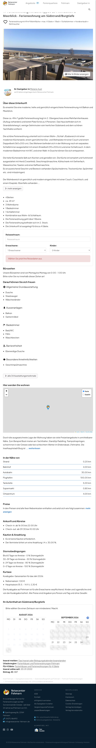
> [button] (87, 618)
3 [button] (8, 629)
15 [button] (37, 634)
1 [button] (37, 624)
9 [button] (43, 629)
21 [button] (32, 639)
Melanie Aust (36, 89)
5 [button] (19, 629)
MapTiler (83, 432)
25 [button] (14, 644)
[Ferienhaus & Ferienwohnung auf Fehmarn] (13, 2)
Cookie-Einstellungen (74, 704)
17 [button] (9, 639)
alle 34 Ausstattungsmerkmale (21, 375)
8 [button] (37, 629)
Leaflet (77, 432)
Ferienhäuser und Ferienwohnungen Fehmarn (39, 663)
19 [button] (20, 639)
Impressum (70, 697)
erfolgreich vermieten (42, 700)
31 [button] (9, 650)
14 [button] (32, 634)
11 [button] (14, 634)
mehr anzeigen (14, 188)
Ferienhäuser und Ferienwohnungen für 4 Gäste (37, 666)
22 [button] (37, 639)
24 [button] (8, 644)
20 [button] (25, 639)
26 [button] (20, 644)
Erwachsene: (12, 245)
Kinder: (53, 245)
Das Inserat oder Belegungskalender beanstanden (42, 660)
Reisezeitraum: (13, 234)
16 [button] (43, 634)
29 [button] (37, 644)
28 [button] (31, 644)
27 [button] (26, 644)
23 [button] (43, 639)
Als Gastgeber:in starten (43, 704)
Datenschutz (70, 700)
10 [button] (8, 634)
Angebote (32, 3)
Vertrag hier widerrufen (74, 710)
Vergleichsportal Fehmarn (44, 707)
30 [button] (43, 644)
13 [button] (26, 634)
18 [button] (14, 639)
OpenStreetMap (89, 432)
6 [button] (25, 629)
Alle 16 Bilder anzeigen (78, 74)
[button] (48, 407)
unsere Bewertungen (42, 710)
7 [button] (31, 629)
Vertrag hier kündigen (73, 707)
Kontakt (37, 697)
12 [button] (20, 634)
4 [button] (14, 629)
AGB (36, 694)
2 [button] (43, 624)
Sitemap (69, 694)
